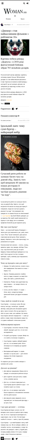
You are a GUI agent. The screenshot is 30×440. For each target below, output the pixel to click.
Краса (22, 19)
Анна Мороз (7, 24)
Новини (8, 19)
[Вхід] (27, 3)
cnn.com (9, 100)
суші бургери (6, 216)
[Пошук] (24, 3)
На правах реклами (6, 120)
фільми (7, 103)
